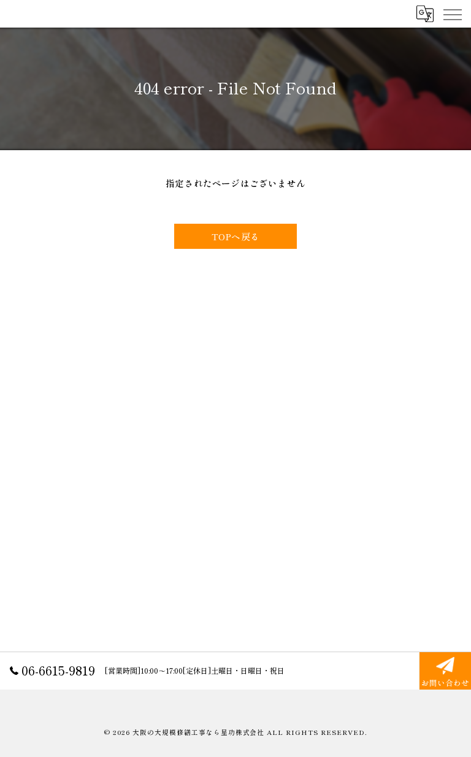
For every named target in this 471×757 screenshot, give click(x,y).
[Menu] (452, 13)
